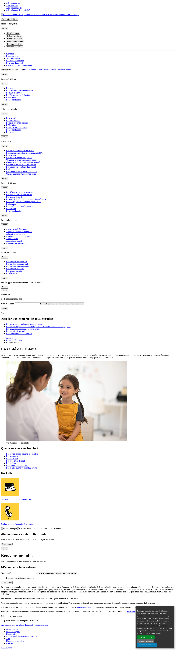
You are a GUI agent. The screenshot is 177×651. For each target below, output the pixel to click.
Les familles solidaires (15, 269)
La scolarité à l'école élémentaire (19, 90)
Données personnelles (15, 641)
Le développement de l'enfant (18, 95)
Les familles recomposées (16, 262)
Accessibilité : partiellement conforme (21, 636)
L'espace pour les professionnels (19, 65)
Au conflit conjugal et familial (18, 236)
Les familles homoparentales (17, 266)
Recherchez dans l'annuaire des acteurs (17, 524)
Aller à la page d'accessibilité (18, 10)
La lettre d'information (15, 61)
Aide (8, 639)
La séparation (11, 273)
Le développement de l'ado (17, 123)
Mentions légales (13, 632)
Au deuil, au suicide (14, 241)
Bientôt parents (13, 33)
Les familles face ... (14, 47)
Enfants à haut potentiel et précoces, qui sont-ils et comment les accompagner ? (38, 326)
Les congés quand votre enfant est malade (23, 468)
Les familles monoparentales (17, 264)
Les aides (10, 88)
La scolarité (11, 118)
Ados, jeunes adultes (15, 41)
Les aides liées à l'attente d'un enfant (21, 167)
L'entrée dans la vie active (16, 127)
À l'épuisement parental (15, 234)
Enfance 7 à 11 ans (14, 39)
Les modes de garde (14, 197)
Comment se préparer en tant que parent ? (23, 162)
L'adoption (10, 169)
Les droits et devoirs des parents (19, 157)
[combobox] (27, 304)
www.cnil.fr (132, 612)
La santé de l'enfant (14, 93)
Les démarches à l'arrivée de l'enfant (21, 164)
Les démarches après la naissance (19, 192)
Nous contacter (12, 629)
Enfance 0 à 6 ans (14, 36)
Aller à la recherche (14, 8)
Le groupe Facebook (14, 63)
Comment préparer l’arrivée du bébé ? (21, 160)
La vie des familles (14, 44)
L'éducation (11, 97)
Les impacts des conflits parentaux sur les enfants (26, 324)
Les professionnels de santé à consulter (22, 454)
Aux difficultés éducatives (16, 229)
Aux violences (12, 239)
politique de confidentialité (151, 633)
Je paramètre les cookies (147, 645)
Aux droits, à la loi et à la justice (19, 232)
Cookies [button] (9, 643)
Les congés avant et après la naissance (21, 171)
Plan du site (11, 634)
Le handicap (11, 463)
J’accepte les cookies (146, 637)
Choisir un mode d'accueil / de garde (21, 174)
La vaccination (12, 458)
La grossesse (11, 155)
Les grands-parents (14, 271)
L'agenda (10, 54)
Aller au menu (12, 5)
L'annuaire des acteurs (15, 56)
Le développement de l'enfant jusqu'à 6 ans (23, 201)
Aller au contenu (13, 3)
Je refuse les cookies (146, 641)
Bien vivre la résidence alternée (19, 333)
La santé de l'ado (13, 120)
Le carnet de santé (13, 456)
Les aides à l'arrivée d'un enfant (19, 194)
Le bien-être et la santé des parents (20, 206)
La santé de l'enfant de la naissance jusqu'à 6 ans (26, 199)
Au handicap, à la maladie (16, 243)
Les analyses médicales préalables (20, 150)
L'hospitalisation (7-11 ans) (17, 465)
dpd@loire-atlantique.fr (85, 607)
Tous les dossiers (13, 58)
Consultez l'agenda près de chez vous (16, 499)
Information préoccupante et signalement (22, 329)
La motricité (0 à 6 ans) (15, 331)
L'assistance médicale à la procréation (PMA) (24, 153)
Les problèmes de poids (16, 461)
